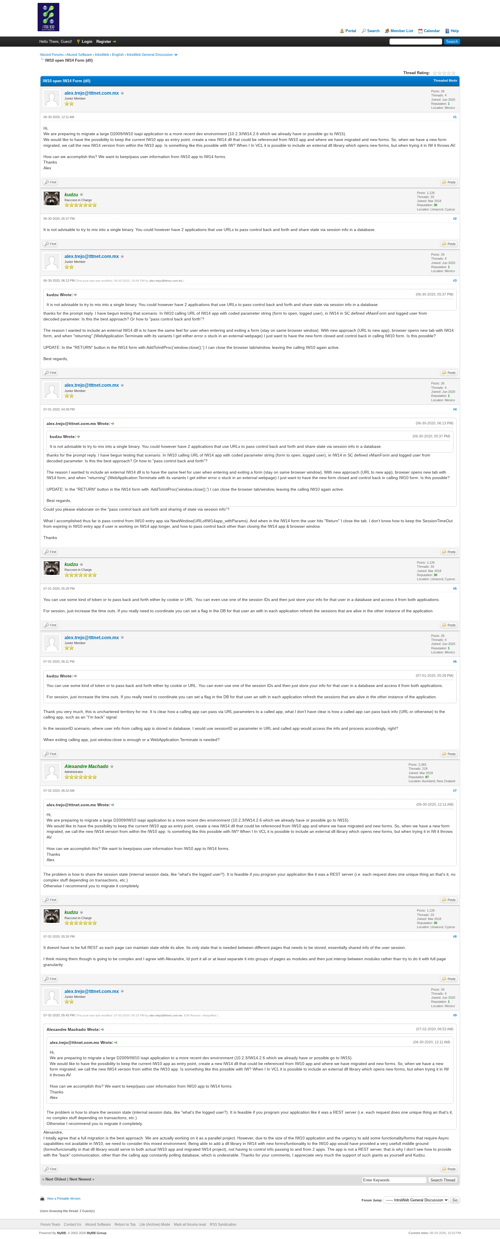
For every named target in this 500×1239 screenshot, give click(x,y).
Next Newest (80, 1179)
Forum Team (50, 1224)
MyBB (61, 1233)
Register (103, 41)
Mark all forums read (190, 1224)
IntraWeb (102, 55)
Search (373, 31)
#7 (455, 790)
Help (455, 31)
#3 (455, 280)
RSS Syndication (223, 1224)
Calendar (432, 31)
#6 (455, 661)
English (118, 55)
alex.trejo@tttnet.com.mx (92, 93)
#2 (455, 218)
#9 (455, 1015)
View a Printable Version (63, 1198)
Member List (402, 31)
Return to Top (125, 1224)
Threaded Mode (445, 80)
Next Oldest (55, 1179)
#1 (455, 117)
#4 (455, 409)
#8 (455, 936)
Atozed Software (79, 55)
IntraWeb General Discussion (150, 55)
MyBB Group (96, 1233)
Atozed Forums (52, 55)
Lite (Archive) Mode (154, 1224)
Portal (350, 31)
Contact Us (72, 1224)
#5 (455, 588)
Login (87, 41)
